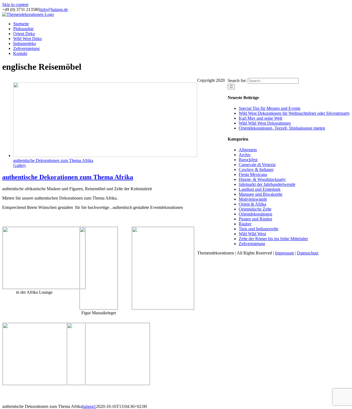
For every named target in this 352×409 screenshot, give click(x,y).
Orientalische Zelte (255, 209)
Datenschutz (307, 253)
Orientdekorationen (255, 214)
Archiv (245, 154)
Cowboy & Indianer (256, 169)
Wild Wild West (252, 233)
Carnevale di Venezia (257, 164)
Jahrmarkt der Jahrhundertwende (267, 184)
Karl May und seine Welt (260, 118)
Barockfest (248, 159)
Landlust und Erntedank (259, 189)
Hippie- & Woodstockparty (262, 179)
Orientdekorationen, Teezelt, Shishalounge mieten (282, 128)
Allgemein (248, 149)
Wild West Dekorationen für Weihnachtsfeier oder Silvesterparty (294, 113)
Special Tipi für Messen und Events (269, 108)
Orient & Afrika (252, 204)
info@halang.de (54, 9)
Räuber (245, 224)
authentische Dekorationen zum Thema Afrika (53, 160)
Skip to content (15, 4)
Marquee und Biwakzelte (260, 194)
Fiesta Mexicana (253, 174)
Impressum (284, 253)
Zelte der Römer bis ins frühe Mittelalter (273, 238)
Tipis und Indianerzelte (258, 228)
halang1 (89, 406)
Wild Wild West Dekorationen (265, 123)
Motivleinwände (253, 199)
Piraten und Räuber (255, 219)
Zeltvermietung (252, 243)
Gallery (19, 165)
